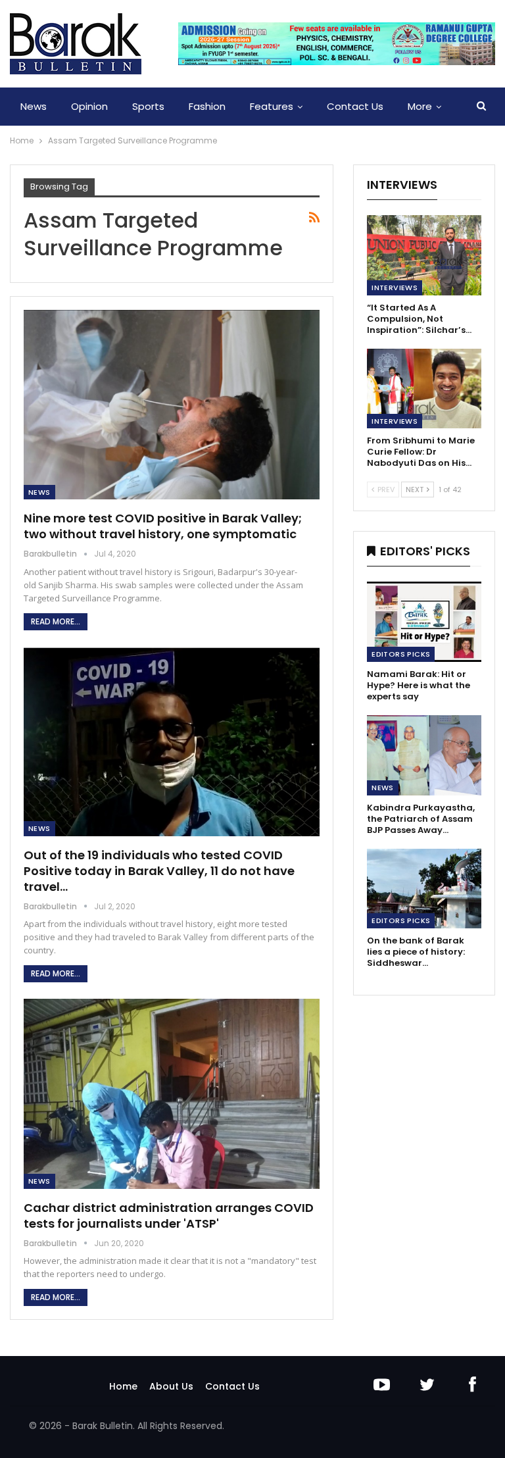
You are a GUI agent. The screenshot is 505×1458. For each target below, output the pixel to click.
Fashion (207, 106)
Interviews (395, 287)
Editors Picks (401, 654)
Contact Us (355, 106)
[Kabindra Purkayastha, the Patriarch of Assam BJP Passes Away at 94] (424, 755)
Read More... (55, 621)
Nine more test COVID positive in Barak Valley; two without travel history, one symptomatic (163, 526)
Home (123, 1386)
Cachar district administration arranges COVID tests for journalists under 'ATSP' (169, 1215)
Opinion (89, 106)
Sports (148, 106)
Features (271, 106)
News (33, 106)
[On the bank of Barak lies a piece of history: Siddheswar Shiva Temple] (424, 889)
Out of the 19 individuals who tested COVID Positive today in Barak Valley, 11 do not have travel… (159, 871)
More (420, 106)
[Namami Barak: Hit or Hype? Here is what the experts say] (424, 622)
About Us (171, 1386)
